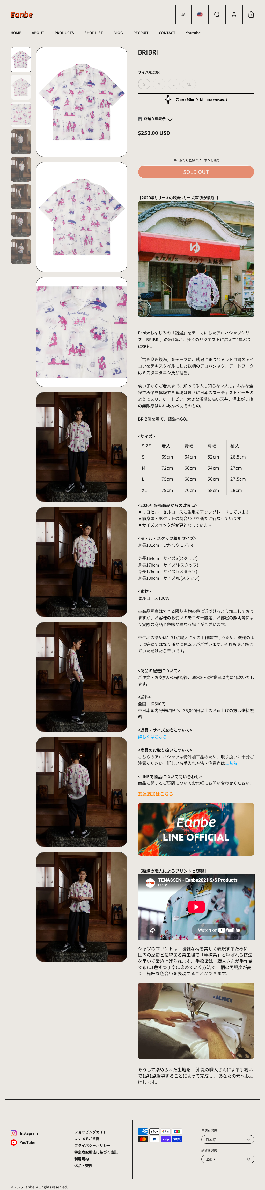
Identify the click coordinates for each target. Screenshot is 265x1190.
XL (189, 84)
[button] (183, 14)
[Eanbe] (22, 14)
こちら (231, 763)
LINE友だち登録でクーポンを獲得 (196, 160)
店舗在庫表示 (155, 118)
